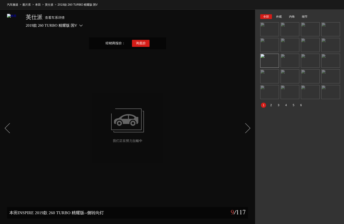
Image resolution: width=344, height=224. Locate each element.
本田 (38, 4)
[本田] (14, 21)
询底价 (141, 43)
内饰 (292, 16)
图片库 (26, 4)
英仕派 (49, 4)
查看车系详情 (55, 17)
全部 (266, 16)
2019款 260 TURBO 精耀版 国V (78, 4)
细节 (304, 16)
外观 (279, 16)
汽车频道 (12, 4)
